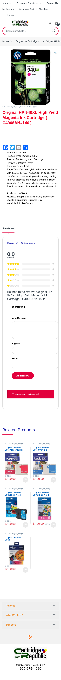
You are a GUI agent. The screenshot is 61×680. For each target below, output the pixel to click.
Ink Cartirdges (11, 443)
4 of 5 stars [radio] (22, 311)
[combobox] (26, 31)
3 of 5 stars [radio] (19, 311)
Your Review (19, 318)
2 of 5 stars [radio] (16, 311)
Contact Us (52, 3)
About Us (7, 3)
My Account (8, 9)
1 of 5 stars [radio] (13, 311)
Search (53, 31)
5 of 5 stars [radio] (25, 311)
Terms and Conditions (28, 3)
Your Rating (18, 306)
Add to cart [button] (25, 480)
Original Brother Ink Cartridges (15, 444)
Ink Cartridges (8, 106)
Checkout (44, 9)
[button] (55, 53)
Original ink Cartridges (27, 41)
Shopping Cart (26, 9)
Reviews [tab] (8, 228)
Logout (10, 15)
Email (16, 358)
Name (16, 343)
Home (5, 41)
